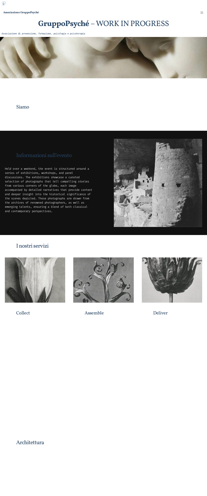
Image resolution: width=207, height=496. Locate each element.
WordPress (196, 486)
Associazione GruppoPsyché (21, 12)
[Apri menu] (202, 13)
